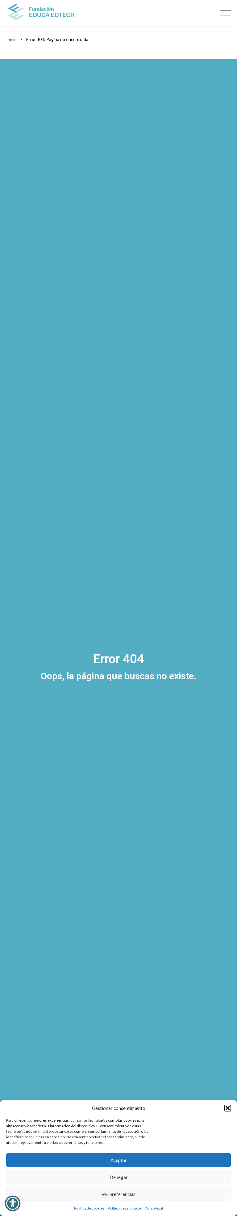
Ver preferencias (118, 1194)
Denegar (119, 1177)
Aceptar (118, 1160)
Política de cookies (89, 1208)
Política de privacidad (125, 1208)
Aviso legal (154, 1208)
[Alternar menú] (225, 13)
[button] (228, 1108)
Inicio (11, 39)
